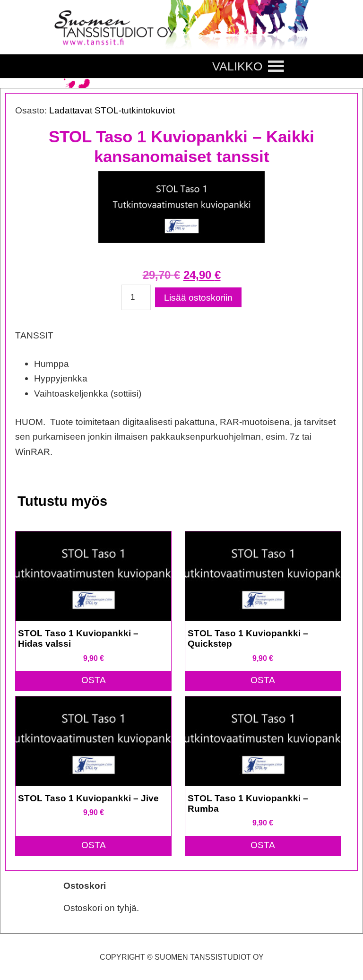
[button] (237, 66)
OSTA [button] (93, 680)
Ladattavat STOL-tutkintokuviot (112, 110)
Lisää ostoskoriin (198, 298)
